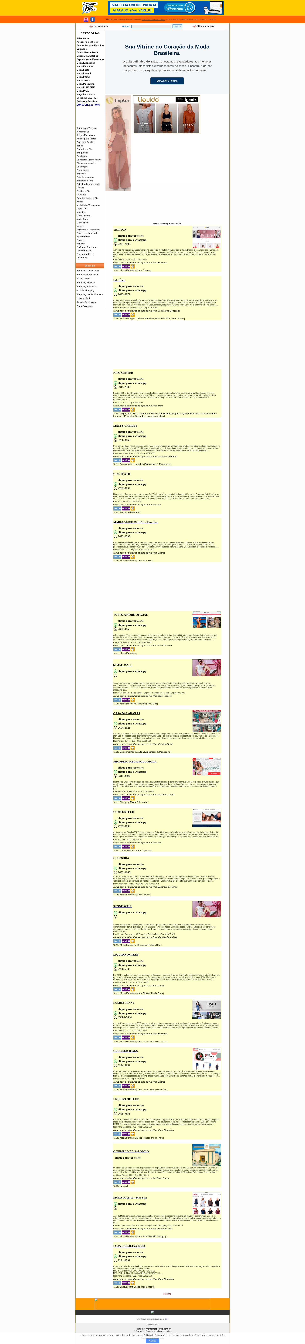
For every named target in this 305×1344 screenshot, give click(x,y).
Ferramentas (194, 413)
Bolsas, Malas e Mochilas (90, 45)
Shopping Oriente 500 (88, 270)
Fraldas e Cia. (84, 191)
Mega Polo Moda (86, 94)
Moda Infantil (84, 73)
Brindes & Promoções (151, 413)
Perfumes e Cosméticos (89, 229)
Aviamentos (83, 38)
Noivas (80, 226)
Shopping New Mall (147, 703)
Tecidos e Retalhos (87, 101)
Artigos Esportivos (86, 135)
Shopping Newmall (86, 282)
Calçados (82, 49)
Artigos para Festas (86, 138)
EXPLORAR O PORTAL (167, 81)
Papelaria (118, 416)
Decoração (82, 166)
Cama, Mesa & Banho (131, 850)
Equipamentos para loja (132, 464)
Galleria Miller (83, 278)
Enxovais (81, 173)
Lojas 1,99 (82, 208)
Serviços (81, 243)
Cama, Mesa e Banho (88, 52)
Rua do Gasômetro (86, 302)
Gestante (81, 194)
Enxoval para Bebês (87, 56)
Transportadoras (85, 254)
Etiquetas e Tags (85, 180)
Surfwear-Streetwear (87, 247)
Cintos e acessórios (86, 163)
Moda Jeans (83, 80)
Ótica (161, 416)
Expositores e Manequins (90, 59)
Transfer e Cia (84, 250)
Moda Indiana (83, 215)
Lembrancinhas (209, 413)
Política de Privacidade (154, 1335)
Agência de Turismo (87, 128)
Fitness (80, 187)
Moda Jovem (143, 270)
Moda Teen (82, 219)
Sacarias (81, 240)
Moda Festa (83, 70)
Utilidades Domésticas (146, 416)
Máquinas (81, 212)
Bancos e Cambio (85, 142)
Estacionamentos (85, 177)
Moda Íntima (83, 77)
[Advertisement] (166, 160)
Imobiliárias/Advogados (88, 205)
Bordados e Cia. (85, 149)
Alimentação (83, 131)
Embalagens (83, 170)
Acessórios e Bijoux (87, 42)
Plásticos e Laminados (88, 233)
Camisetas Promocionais (89, 159)
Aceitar (152, 1341)
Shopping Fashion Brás (149, 945)
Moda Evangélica (86, 63)
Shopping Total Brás (87, 286)
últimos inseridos (205, 26)
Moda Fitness (143, 993)
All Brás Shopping (85, 290)
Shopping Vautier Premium (90, 294)
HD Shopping (159, 1236)
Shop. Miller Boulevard (88, 274)
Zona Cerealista (85, 306)
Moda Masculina (85, 84)
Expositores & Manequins (157, 464)
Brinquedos (82, 152)
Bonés (80, 145)
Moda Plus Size (162, 318)
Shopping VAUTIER (87, 98)
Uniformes (82, 257)
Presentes (129, 416)
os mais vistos (101, 26)
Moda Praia (83, 91)
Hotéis (80, 201)
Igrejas (123, 1186)
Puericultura (83, 236)
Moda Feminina (85, 66)
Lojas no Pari (83, 298)
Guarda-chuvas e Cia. (88, 198)
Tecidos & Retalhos (129, 512)
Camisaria (82, 156)
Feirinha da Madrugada (88, 184)
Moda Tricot (82, 222)
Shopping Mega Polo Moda (133, 802)
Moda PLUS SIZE (86, 87)
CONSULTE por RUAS (88, 105)
